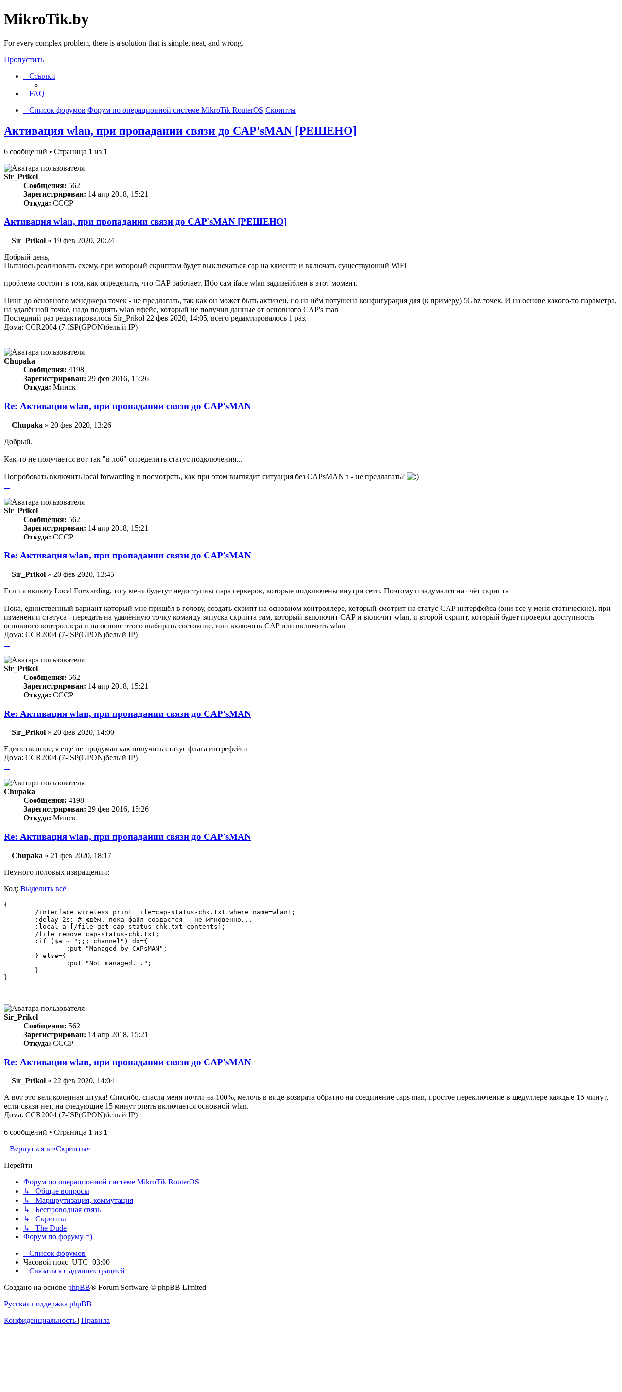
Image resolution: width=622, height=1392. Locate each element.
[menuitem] (34, 93)
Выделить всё (43, 889)
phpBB (79, 1287)
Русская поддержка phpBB (48, 1304)
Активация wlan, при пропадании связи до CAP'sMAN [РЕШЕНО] (180, 130)
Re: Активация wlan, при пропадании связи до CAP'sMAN (127, 406)
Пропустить (24, 59)
